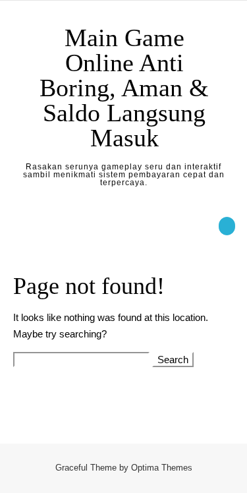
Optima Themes (161, 468)
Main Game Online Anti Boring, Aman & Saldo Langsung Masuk (124, 88)
